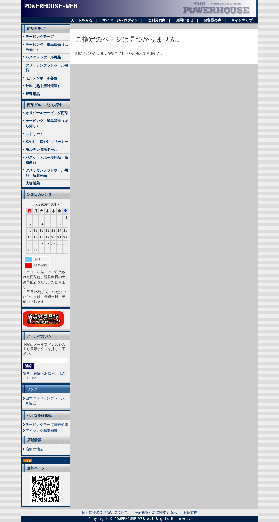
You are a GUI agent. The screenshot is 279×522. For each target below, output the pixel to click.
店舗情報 (34, 440)
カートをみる (81, 20)
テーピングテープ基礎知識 (47, 425)
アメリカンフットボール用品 (47, 67)
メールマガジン (39, 336)
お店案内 (190, 512)
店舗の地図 (34, 449)
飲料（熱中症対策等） (43, 86)
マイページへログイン (120, 20)
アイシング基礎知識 (41, 431)
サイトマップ (242, 20)
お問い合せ (184, 20)
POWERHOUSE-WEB (50, 6)
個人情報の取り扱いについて (105, 512)
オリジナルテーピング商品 (47, 113)
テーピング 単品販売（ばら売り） (47, 46)
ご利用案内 (157, 20)
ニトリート (34, 134)
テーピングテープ (40, 36)
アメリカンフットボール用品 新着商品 (47, 172)
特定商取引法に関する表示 (155, 512)
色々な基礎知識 (39, 415)
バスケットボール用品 (43, 57)
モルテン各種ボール (41, 149)
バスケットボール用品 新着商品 (47, 159)
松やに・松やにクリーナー (47, 142)
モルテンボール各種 (41, 78)
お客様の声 (212, 20)
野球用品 (33, 94)
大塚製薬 (33, 183)
